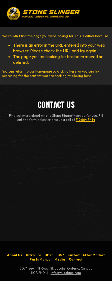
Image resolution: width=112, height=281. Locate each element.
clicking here (66, 71)
